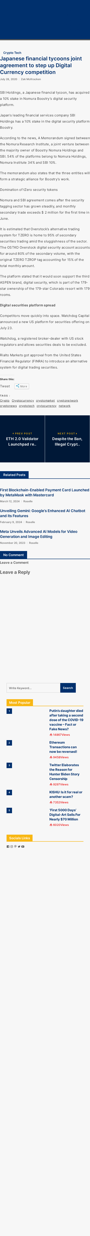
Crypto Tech (75, 25)
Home (70, 5)
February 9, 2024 (11, 522)
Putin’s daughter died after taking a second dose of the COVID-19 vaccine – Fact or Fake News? (66, 720)
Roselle (28, 501)
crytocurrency (47, 405)
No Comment (13, 555)
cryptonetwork (67, 400)
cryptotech (27, 405)
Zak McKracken (31, 79)
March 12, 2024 (10, 501)
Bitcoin (71, 15)
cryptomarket (45, 400)
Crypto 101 (74, 20)
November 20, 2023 (12, 542)
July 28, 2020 (8, 79)
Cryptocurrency (78, 10)
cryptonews (8, 405)
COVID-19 (73, 30)
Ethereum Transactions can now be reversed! (63, 747)
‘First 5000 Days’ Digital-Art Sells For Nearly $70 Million (64, 814)
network (65, 405)
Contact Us (74, 35)
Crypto (5, 400)
